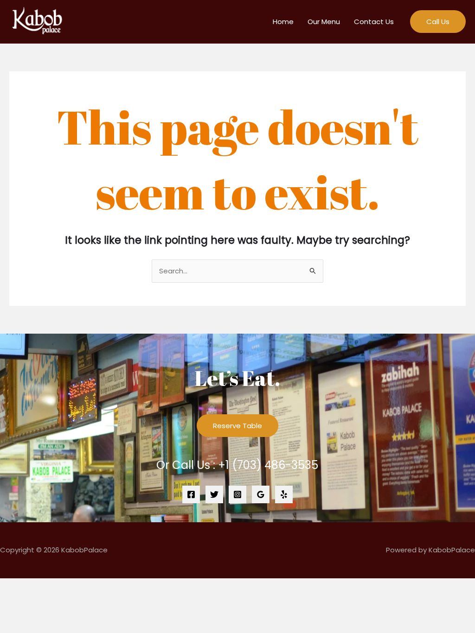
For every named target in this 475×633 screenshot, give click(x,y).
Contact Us (374, 21)
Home (283, 21)
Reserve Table (237, 425)
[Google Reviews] (261, 494)
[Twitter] (214, 494)
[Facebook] (191, 494)
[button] (438, 21)
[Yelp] (284, 494)
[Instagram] (237, 494)
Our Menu (324, 21)
